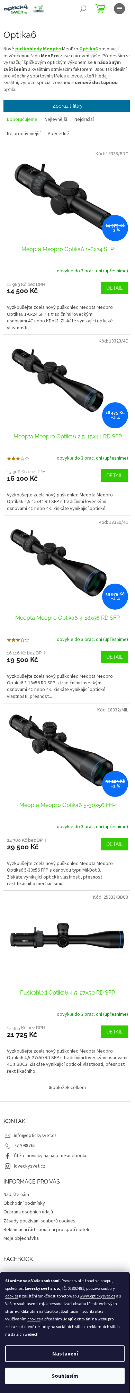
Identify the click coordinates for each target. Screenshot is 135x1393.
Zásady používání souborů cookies (39, 1221)
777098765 (25, 1145)
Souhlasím (65, 1376)
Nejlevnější (56, 119)
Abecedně (58, 133)
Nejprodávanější (23, 133)
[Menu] (119, 9)
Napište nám (16, 1194)
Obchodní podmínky (24, 1203)
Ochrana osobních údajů (28, 1212)
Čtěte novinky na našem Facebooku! (51, 1155)
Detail (114, 288)
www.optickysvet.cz (97, 1296)
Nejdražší (84, 119)
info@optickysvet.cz (35, 1135)
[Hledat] (83, 9)
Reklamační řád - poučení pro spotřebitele (47, 1229)
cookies (11, 1296)
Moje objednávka (21, 1238)
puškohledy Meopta (38, 49)
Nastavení (65, 1354)
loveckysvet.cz (29, 1166)
